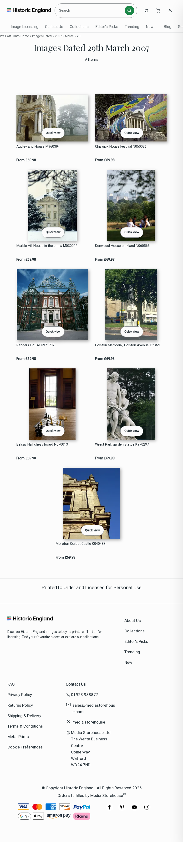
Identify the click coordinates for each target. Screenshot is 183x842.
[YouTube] (134, 809)
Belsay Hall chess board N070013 (42, 444)
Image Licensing (24, 26)
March (69, 36)
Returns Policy (20, 705)
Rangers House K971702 (35, 345)
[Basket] (158, 10)
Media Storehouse (106, 795)
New (149, 26)
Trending (132, 26)
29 (78, 36)
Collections (79, 26)
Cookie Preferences (25, 747)
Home (24, 36)
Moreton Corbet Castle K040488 (81, 544)
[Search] (129, 10)
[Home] (29, 10)
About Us (132, 620)
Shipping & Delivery (24, 715)
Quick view (53, 133)
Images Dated (42, 36)
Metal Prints (18, 736)
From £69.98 (26, 160)
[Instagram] (147, 809)
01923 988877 (84, 694)
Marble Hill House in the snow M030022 (46, 246)
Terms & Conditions (25, 726)
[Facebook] (109, 809)
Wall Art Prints (10, 36)
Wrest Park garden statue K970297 (122, 444)
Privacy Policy (19, 694)
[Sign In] (170, 10)
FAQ (11, 684)
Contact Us (54, 26)
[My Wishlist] (146, 10)
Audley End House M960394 (38, 147)
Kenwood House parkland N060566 (122, 246)
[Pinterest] (122, 809)
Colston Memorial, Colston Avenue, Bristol (127, 345)
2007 (58, 36)
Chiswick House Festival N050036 (121, 147)
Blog (167, 26)
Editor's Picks (106, 26)
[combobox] (90, 10)
